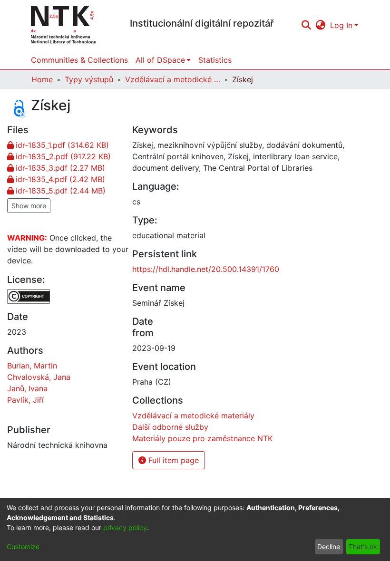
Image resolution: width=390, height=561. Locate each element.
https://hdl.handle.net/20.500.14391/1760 (205, 269)
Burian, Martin (32, 365)
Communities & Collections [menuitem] (79, 60)
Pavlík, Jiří (25, 400)
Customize (23, 546)
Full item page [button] (172, 460)
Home (42, 79)
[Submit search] (306, 25)
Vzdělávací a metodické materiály (172, 79)
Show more (28, 206)
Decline (328, 546)
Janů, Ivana (27, 388)
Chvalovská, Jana (38, 377)
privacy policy (125, 527)
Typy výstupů (89, 79)
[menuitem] (321, 25)
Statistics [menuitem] (215, 60)
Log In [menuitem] (341, 25)
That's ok (363, 546)
